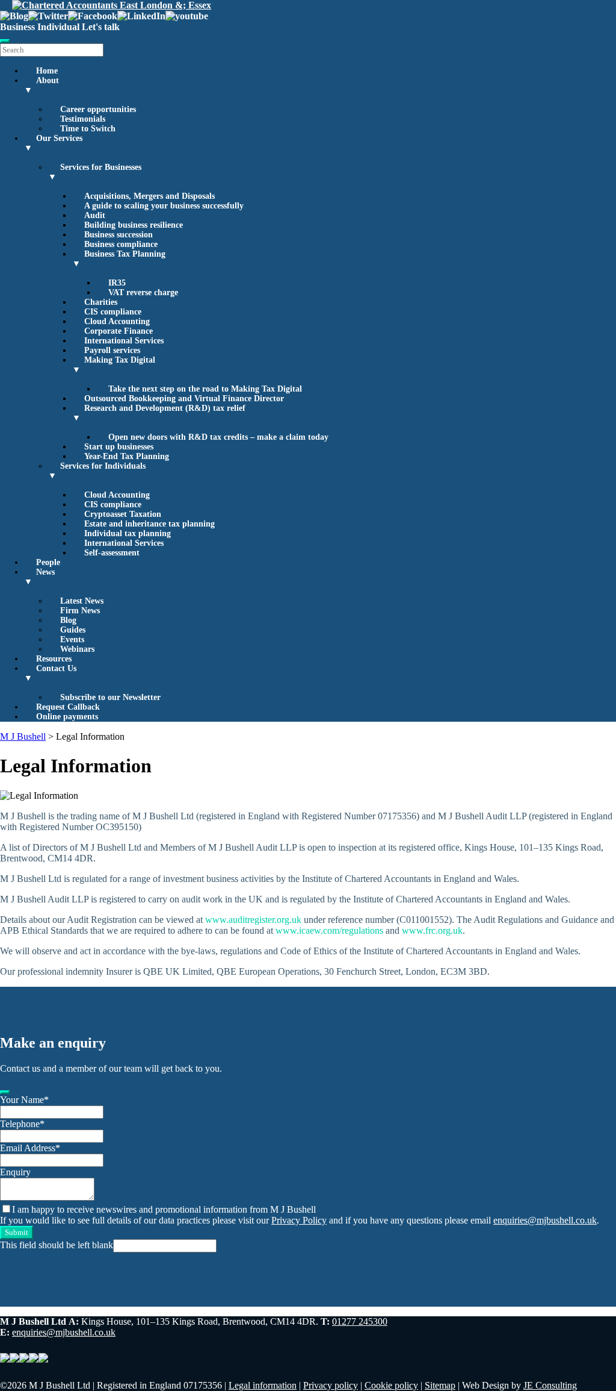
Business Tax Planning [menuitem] (118, 258)
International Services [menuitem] (124, 340)
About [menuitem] (41, 85)
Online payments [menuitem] (67, 716)
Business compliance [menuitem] (121, 244)
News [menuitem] (39, 576)
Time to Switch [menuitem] (88, 128)
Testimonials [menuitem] (82, 118)
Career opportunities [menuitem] (98, 109)
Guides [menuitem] (72, 629)
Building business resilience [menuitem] (133, 225)
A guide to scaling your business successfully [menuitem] (164, 205)
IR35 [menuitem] (117, 282)
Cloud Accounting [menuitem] (117, 321)
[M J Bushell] (111, 5)
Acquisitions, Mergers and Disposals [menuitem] (149, 196)
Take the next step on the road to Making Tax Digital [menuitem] (205, 388)
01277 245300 (359, 1321)
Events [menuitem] (72, 639)
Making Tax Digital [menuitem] (113, 364)
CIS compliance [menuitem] (112, 311)
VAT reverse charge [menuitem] (143, 292)
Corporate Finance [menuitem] (118, 331)
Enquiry (15, 1172)
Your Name (24, 1100)
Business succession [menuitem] (118, 234)
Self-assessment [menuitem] (112, 552)
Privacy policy (330, 1385)
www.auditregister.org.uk (253, 919)
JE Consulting (550, 1385)
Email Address (30, 1148)
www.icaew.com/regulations (329, 930)
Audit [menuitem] (94, 215)
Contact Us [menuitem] (50, 673)
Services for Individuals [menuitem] (97, 470)
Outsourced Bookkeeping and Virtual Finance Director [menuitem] (184, 398)
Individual (58, 27)
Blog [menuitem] (68, 620)
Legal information (263, 1385)
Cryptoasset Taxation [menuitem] (122, 514)
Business (17, 27)
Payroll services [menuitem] (112, 350)
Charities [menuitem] (100, 302)
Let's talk (101, 27)
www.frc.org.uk (432, 930)
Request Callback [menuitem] (68, 706)
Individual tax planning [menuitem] (127, 533)
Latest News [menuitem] (81, 600)
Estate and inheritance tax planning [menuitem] (149, 523)
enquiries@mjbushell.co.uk (545, 1220)
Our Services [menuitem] (53, 143)
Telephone (22, 1124)
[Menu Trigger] (5, 41)
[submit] (5, 1092)
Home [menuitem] (47, 70)
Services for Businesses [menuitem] (94, 172)
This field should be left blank (56, 1245)
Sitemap (440, 1385)
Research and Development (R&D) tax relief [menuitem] (158, 413)
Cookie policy (391, 1385)
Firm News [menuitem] (80, 610)
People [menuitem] (48, 562)
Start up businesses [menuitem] (118, 446)
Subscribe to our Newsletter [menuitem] (110, 697)
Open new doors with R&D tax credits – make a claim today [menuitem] (218, 437)
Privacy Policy (299, 1220)
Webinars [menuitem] (77, 649)
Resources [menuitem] (54, 658)
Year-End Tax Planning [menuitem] (126, 456)
